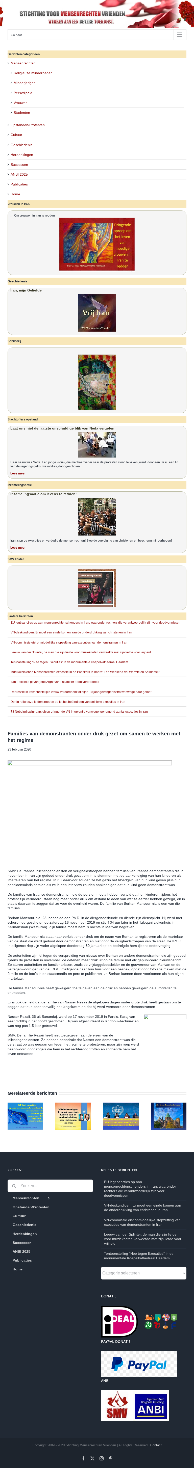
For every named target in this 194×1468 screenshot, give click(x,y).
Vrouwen (21, 103)
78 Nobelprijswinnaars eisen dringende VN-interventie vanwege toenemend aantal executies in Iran (79, 711)
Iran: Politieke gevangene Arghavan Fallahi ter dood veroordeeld (55, 682)
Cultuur (16, 135)
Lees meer (18, 473)
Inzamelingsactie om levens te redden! (43, 494)
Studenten (22, 113)
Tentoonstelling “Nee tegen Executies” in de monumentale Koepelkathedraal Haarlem (69, 662)
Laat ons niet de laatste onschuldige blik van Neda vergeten (62, 428)
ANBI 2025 (19, 174)
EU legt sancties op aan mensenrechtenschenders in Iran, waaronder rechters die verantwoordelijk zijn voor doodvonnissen (95, 622)
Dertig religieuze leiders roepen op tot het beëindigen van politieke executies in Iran (68, 702)
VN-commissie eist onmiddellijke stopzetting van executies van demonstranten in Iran (69, 642)
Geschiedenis (21, 145)
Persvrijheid (23, 93)
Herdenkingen (22, 155)
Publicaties (19, 184)
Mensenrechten (23, 63)
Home (15, 194)
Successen (19, 165)
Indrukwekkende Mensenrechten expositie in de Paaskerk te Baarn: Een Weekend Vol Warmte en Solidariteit (85, 672)
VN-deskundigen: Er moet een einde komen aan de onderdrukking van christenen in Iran (71, 632)
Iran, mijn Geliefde (26, 290)
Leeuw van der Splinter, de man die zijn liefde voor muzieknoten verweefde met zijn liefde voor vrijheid (81, 652)
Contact (156, 1445)
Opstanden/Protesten (28, 125)
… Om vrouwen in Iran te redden (32, 215)
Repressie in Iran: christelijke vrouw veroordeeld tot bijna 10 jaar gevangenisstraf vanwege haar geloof (81, 692)
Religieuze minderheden (33, 73)
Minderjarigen (25, 83)
